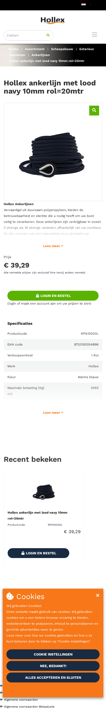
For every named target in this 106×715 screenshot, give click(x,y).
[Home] (53, 20)
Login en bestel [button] (55, 296)
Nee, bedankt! (53, 666)
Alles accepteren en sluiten (53, 677)
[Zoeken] (48, 35)
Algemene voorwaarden (21, 699)
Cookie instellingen (53, 654)
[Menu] (94, 34)
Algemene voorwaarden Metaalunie (29, 706)
